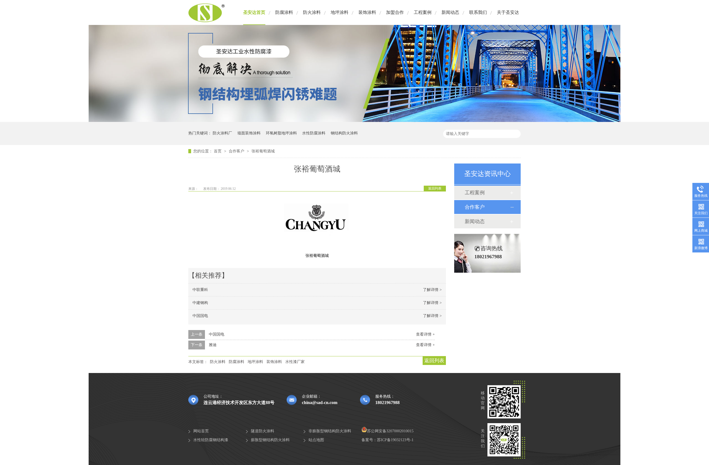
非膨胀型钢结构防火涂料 (330, 431)
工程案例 (422, 12)
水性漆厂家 (295, 362)
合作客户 (237, 151)
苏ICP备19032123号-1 (395, 440)
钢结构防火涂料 (344, 133)
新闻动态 (450, 12)
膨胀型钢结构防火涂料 (270, 440)
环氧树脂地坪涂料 (281, 133)
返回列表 (434, 188)
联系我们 (478, 12)
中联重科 (200, 290)
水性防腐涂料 (313, 133)
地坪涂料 (339, 12)
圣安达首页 (254, 12)
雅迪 (213, 345)
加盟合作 (395, 12)
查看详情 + (425, 334)
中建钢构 (200, 303)
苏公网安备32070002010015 (390, 431)
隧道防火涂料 (262, 431)
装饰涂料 (367, 12)
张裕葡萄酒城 (263, 151)
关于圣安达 (508, 12)
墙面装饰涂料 (249, 133)
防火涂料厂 (222, 133)
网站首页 (201, 431)
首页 (218, 151)
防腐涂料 (284, 12)
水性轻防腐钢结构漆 (210, 440)
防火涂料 (312, 12)
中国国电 (200, 316)
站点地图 (316, 440)
